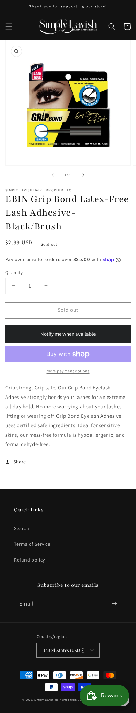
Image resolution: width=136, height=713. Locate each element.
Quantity (14, 272)
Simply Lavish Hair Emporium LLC (58, 699)
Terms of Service (32, 544)
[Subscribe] (114, 603)
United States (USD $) (63, 650)
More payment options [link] (68, 370)
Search (21, 528)
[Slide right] (83, 175)
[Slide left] (52, 175)
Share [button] (19, 462)
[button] (8, 26)
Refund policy (29, 560)
